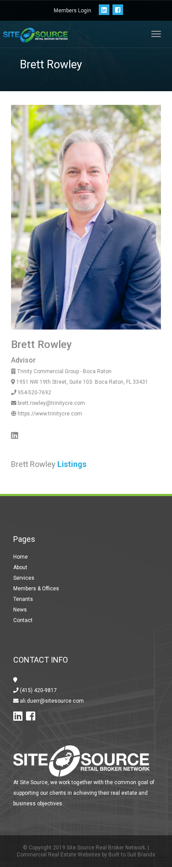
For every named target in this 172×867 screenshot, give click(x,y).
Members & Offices (36, 588)
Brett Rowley (41, 344)
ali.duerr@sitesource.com (51, 701)
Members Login (72, 10)
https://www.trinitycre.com (49, 414)
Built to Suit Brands (131, 855)
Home (20, 557)
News (20, 610)
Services (23, 578)
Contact (23, 620)
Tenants (23, 599)
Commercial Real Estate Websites (59, 855)
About (20, 567)
